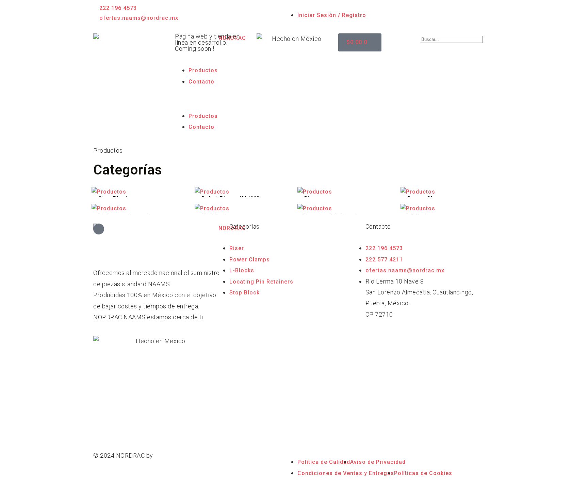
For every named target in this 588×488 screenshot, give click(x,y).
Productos (203, 70)
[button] (212, 98)
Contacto (201, 81)
